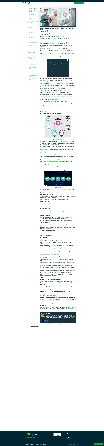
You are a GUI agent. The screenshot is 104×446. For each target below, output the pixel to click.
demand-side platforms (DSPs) (60, 98)
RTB (40, 90)
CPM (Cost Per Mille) (32, 40)
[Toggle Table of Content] (67, 60)
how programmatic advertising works (50, 48)
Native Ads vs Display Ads (32, 60)
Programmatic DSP (31, 35)
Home (40, 434)
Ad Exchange (31, 29)
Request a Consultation (79, 2)
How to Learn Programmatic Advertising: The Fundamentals (57, 61)
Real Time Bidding (31, 34)
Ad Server (30, 32)
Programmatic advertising (44, 80)
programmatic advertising (59, 36)
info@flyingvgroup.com (70, 439)
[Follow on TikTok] (34, 437)
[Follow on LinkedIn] (27, 437)
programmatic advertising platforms (60, 50)
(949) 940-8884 (69, 438)
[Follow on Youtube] (31, 437)
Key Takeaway (50, 69)
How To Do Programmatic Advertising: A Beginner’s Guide (41, 418)
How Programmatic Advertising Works (53, 62)
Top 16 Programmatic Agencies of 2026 (38, 353)
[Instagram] (45, 321)
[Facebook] (47, 321)
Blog (40, 438)
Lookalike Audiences (32, 54)
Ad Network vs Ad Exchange (33, 30)
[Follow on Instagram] (28, 437)
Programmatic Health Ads (32, 55)
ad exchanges (55, 99)
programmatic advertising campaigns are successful (54, 161)
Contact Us (41, 439)
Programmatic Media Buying (33, 42)
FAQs (48, 70)
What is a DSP (31, 24)
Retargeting (42, 224)
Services (41, 437)
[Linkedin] (41, 321)
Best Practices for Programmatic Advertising (55, 63)
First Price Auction (31, 37)
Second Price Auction (32, 39)
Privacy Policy (69, 444)
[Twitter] (43, 321)
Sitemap (77, 444)
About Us (41, 436)
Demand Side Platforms (32, 25)
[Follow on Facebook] (30, 437)
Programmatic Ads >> (32, 9)
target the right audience (45, 149)
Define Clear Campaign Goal (52, 64)
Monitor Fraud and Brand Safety (53, 68)
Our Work (41, 435)
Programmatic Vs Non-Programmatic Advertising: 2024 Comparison (43, 385)
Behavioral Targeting (32, 52)
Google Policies (73, 444)
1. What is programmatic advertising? (53, 71)
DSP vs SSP (30, 27)
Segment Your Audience (52, 65)
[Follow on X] (33, 437)
